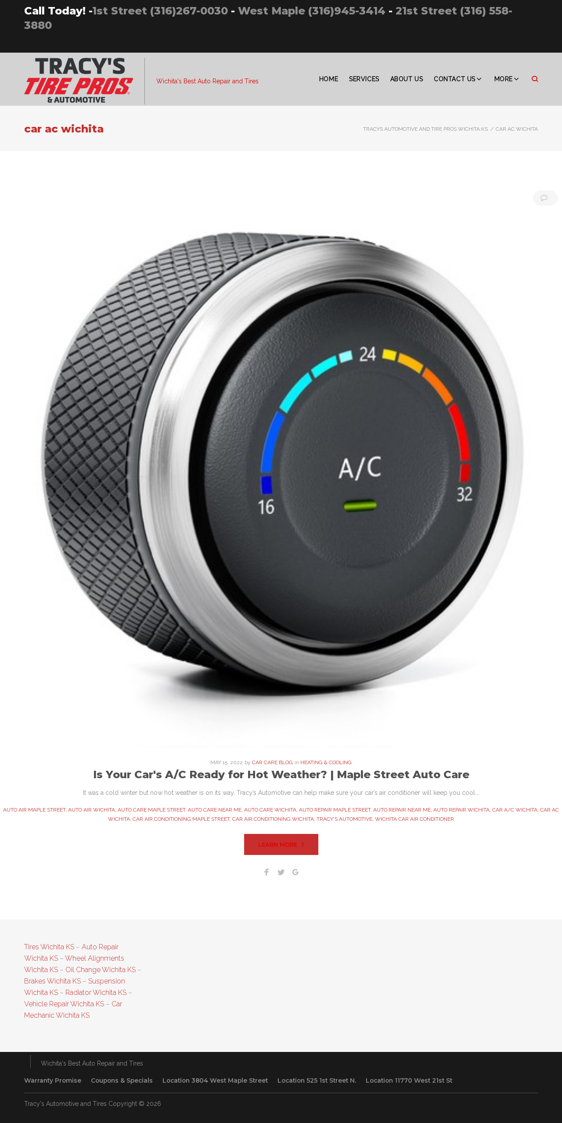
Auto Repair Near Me (402, 810)
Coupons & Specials (122, 1080)
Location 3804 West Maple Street (215, 1080)
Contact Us (455, 78)
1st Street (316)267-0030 (160, 10)
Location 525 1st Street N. (316, 1080)
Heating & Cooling (326, 762)
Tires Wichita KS (49, 947)
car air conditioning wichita (273, 819)
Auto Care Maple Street (151, 810)
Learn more (277, 844)
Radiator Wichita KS (95, 992)
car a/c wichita (514, 810)
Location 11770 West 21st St (409, 1080)
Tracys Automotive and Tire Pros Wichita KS (425, 129)
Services (364, 78)
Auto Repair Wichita (461, 810)
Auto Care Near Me (214, 810)
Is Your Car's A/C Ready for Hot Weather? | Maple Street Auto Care (281, 774)
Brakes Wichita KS (52, 981)
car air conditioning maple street (181, 819)
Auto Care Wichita (270, 810)
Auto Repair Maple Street (335, 810)
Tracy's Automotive (344, 819)
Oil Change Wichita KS (100, 970)
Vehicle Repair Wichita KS (64, 1004)
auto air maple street (34, 810)
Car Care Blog (272, 762)
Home (328, 78)
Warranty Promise (52, 1080)
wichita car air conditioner (414, 819)
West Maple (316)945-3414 (311, 10)
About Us (406, 78)
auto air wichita (91, 810)
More (503, 78)
